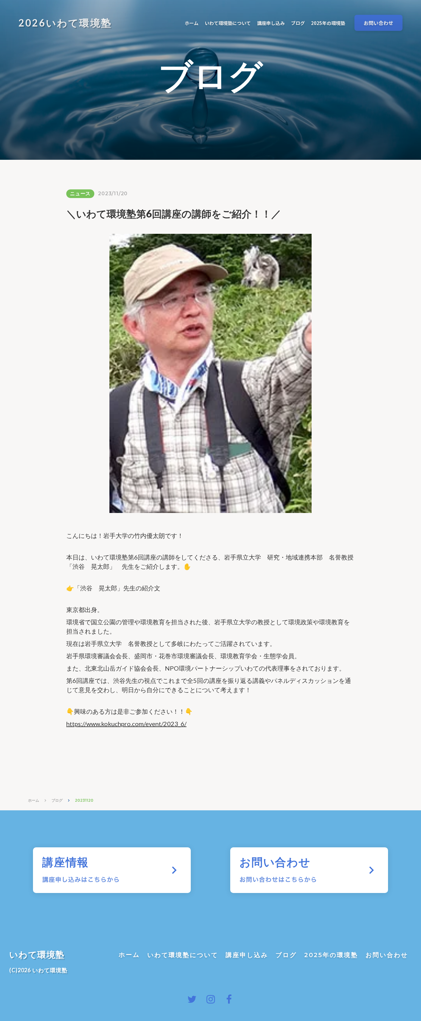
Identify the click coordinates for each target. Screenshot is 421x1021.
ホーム (33, 800)
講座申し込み (247, 955)
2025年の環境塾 (331, 955)
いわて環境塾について (182, 955)
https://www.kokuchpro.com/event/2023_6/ (126, 723)
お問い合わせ (387, 955)
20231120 (84, 800)
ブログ (57, 800)
